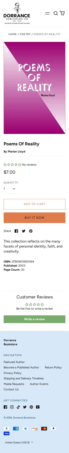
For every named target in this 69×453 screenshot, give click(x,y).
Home (13, 34)
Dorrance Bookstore (24, 417)
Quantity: (11, 182)
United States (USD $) (17, 442)
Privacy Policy (12, 373)
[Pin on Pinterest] (31, 231)
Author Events (39, 384)
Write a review (34, 319)
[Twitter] (25, 407)
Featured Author (14, 362)
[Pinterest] (31, 407)
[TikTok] (18, 407)
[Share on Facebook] (16, 231)
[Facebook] (5, 407)
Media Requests (14, 384)
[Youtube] (38, 407)
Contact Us (11, 389)
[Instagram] (12, 407)
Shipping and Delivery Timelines (24, 378)
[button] (56, 13)
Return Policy (53, 367)
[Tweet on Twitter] (23, 231)
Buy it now (34, 217)
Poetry (25, 34)
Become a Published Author (21, 367)
